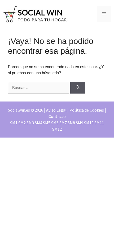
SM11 (99, 122)
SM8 (71, 122)
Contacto (57, 116)
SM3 (30, 122)
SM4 (38, 122)
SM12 (57, 129)
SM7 (63, 122)
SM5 (46, 122)
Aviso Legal (56, 110)
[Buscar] (77, 88)
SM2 (22, 122)
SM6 (55, 122)
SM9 (79, 122)
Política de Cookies (86, 110)
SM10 (89, 122)
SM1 (13, 122)
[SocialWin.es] (36, 13)
